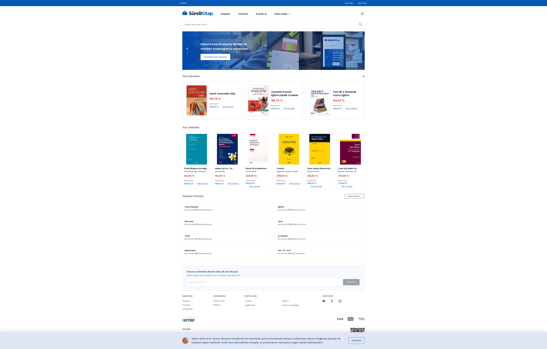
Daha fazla (280, 14)
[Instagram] (340, 301)
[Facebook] (331, 301)
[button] (187, 46)
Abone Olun (351, 282)
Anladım (356, 340)
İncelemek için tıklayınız (215, 57)
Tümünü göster (353, 196)
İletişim (216, 305)
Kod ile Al (261, 14)
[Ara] (361, 24)
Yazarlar (243, 14)
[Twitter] (323, 301)
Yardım (183, 3)
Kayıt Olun (362, 3)
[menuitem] (225, 14)
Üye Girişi (349, 3)
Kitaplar (225, 14)
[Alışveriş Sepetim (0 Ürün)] (362, 14)
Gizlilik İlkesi (250, 305)
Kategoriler (187, 309)
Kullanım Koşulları (290, 305)
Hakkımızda (218, 301)
